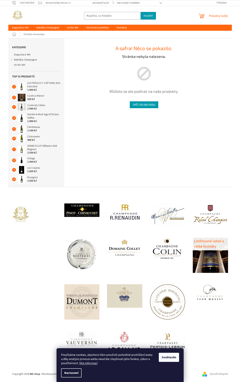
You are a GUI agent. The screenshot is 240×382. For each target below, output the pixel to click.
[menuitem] (20, 28)
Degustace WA (22, 55)
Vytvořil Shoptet (219, 374)
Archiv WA (19, 65)
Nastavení (71, 373)
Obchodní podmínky (128, 3)
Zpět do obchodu (144, 104)
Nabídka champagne (25, 60)
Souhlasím (169, 357)
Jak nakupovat (100, 3)
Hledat (148, 15)
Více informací (88, 363)
